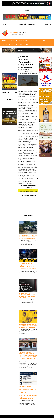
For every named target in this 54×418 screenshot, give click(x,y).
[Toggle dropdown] (16, 40)
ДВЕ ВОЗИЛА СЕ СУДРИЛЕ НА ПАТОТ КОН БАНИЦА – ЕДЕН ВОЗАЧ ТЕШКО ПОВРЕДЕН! (28, 237)
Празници (34, 73)
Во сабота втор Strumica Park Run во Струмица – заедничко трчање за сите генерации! (28, 326)
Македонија (22, 73)
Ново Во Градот (29, 40)
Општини (12, 40)
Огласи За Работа (41, 40)
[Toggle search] (33, 44)
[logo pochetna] (14, 33)
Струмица (28, 73)
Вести (20, 40)
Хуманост (19, 44)
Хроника (4, 44)
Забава (11, 44)
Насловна (5, 40)
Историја (26, 44)
